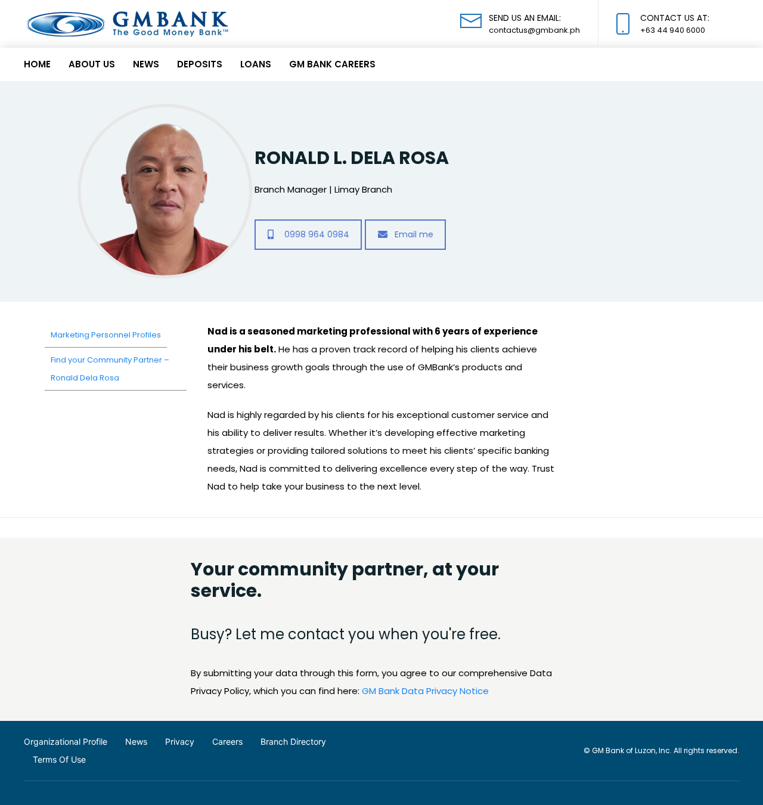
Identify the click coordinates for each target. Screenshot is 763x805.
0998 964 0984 (316, 234)
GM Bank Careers (332, 64)
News (146, 64)
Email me (414, 234)
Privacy (179, 741)
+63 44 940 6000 (672, 30)
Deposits (199, 64)
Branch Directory (293, 741)
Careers (227, 741)
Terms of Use (59, 759)
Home (37, 64)
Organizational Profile (65, 741)
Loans (255, 64)
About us (92, 64)
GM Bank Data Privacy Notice (425, 691)
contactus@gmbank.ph (534, 30)
